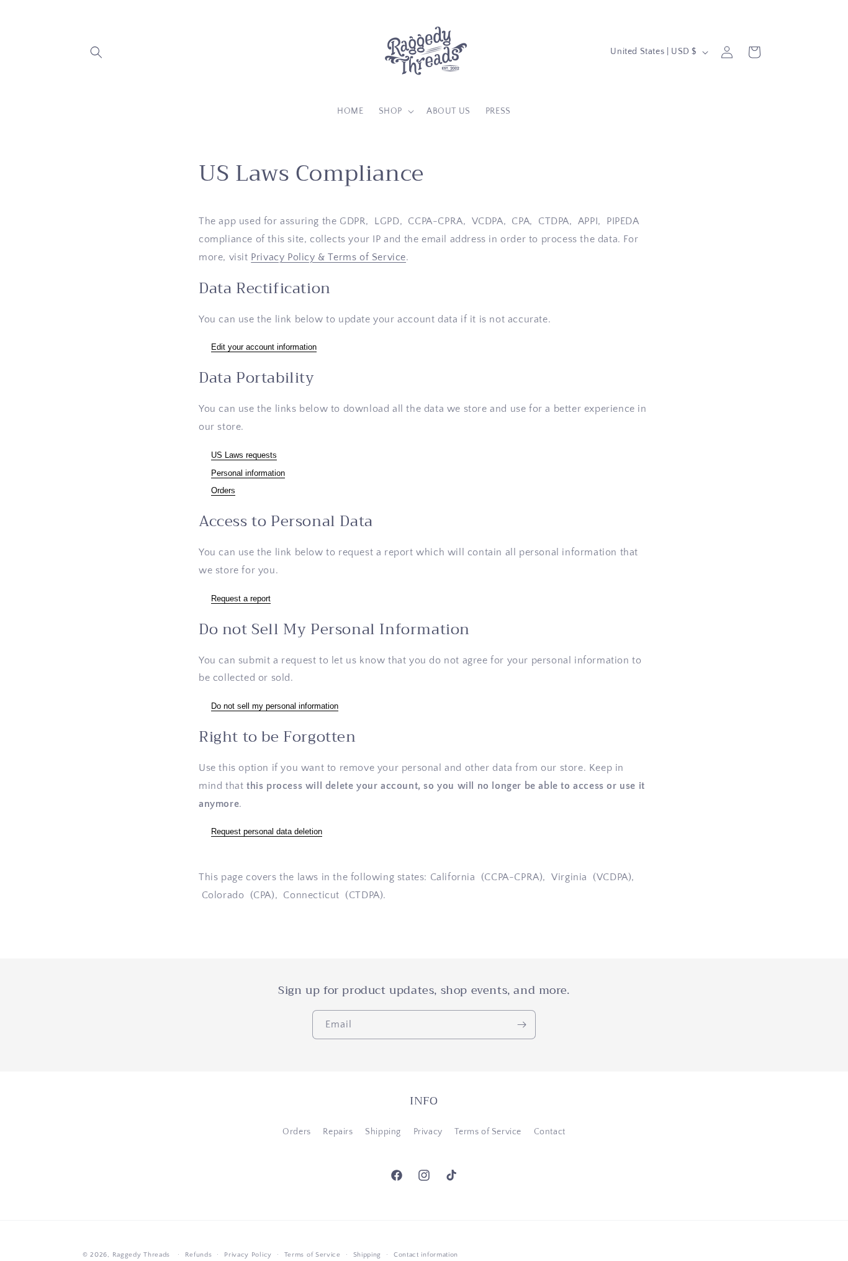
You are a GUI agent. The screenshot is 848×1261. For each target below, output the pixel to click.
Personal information (248, 473)
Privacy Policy (248, 1254)
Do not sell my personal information (274, 706)
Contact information (426, 1254)
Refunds (198, 1254)
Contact (550, 1131)
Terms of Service (487, 1131)
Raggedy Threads (141, 1255)
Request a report (241, 598)
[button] (96, 52)
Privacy (428, 1131)
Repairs (338, 1131)
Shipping (383, 1131)
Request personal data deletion (266, 832)
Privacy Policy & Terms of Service (328, 257)
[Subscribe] (521, 1024)
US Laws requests (244, 455)
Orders (223, 491)
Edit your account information (264, 347)
